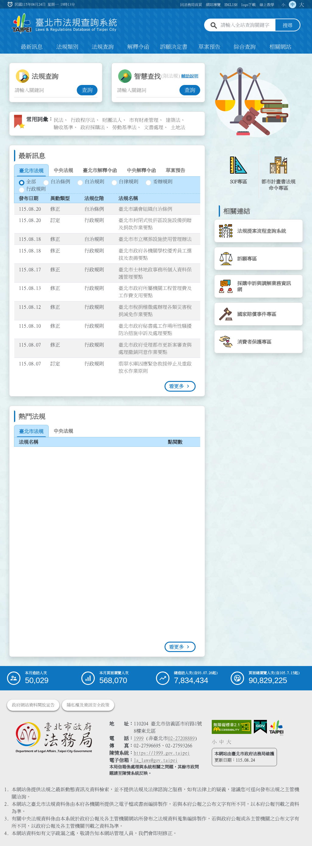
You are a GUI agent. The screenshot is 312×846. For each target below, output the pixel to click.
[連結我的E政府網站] (260, 727)
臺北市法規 (31, 170)
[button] (300, 829)
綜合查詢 (245, 47)
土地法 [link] (178, 127)
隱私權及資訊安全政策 (88, 705)
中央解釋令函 (141, 170)
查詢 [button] (87, 90)
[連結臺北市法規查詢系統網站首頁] (64, 23)
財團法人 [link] (112, 120)
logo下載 (248, 4)
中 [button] (292, 4)
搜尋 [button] (287, 25)
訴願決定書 (173, 47)
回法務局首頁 (191, 4)
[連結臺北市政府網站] (276, 728)
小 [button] (283, 4)
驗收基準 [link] (63, 127)
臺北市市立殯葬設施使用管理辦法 (155, 239)
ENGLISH (231, 4)
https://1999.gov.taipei (162, 752)
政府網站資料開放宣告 (33, 705)
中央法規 (63, 170)
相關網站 (280, 47)
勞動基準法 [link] (124, 127)
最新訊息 (32, 47)
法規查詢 (103, 47)
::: (3, 57)
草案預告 (209, 47)
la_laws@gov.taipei (156, 760)
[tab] (31, 170)
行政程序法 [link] (83, 120)
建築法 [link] (173, 120)
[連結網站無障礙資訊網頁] (231, 727)
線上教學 (267, 4)
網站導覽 (213, 4)
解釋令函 (138, 47)
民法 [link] (58, 120)
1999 (139, 738)
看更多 (176, 386)
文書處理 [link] (153, 127)
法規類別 (67, 47)
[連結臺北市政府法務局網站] (53, 737)
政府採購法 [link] (92, 127)
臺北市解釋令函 (100, 170)
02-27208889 (181, 738)
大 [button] (301, 4)
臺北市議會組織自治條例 (145, 208)
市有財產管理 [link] (143, 120)
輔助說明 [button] (189, 76)
